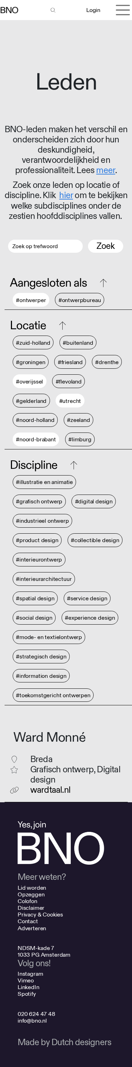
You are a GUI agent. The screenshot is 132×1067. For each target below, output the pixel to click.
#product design (37, 540)
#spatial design (35, 598)
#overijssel (29, 381)
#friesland (70, 362)
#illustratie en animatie (44, 482)
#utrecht (70, 401)
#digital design (94, 501)
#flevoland (69, 381)
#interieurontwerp (39, 560)
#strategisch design (41, 657)
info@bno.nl (32, 1020)
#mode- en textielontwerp (49, 637)
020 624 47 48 (36, 1014)
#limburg (80, 439)
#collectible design (95, 540)
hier (66, 195)
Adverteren (32, 928)
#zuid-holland (33, 343)
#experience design (90, 618)
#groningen (30, 362)
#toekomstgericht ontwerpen (53, 695)
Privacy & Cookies (40, 914)
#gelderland (31, 401)
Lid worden (32, 887)
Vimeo (26, 980)
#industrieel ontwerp (42, 521)
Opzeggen (31, 894)
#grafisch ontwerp (39, 501)
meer (105, 170)
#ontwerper (31, 300)
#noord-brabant (36, 439)
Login (93, 10)
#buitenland (78, 343)
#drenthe (107, 362)
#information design (41, 676)
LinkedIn (28, 987)
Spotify (27, 994)
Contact (28, 921)
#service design (87, 598)
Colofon (27, 901)
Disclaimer (31, 908)
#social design (34, 618)
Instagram (30, 973)
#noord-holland (35, 420)
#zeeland (78, 420)
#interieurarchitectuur (43, 579)
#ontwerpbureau (79, 300)
